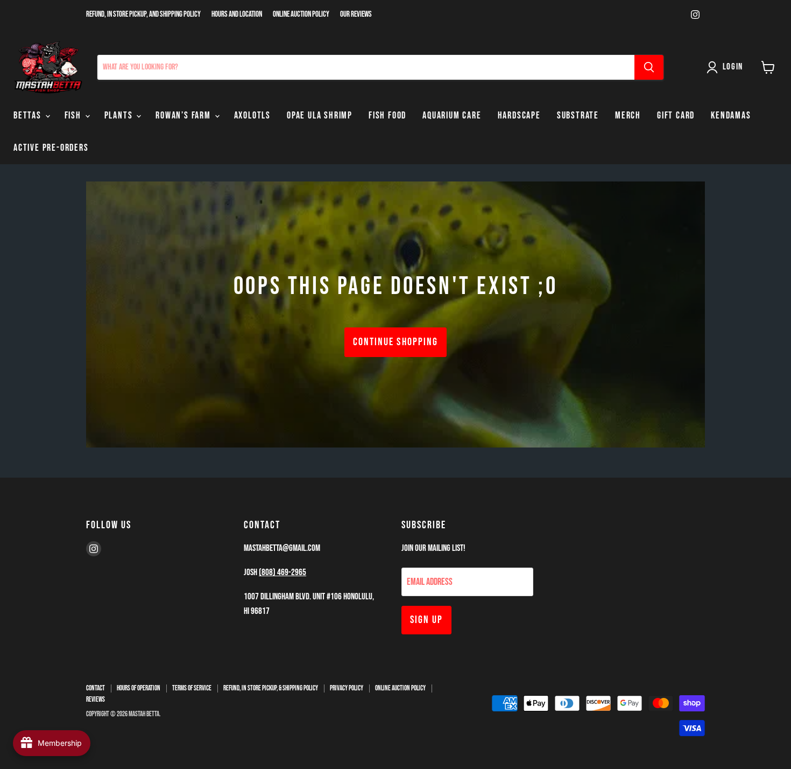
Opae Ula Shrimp (319, 115)
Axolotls (252, 115)
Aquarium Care (451, 115)
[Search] (648, 67)
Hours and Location (236, 14)
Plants (120, 115)
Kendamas (731, 115)
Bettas (28, 115)
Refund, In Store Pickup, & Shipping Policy (270, 688)
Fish (74, 115)
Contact (95, 688)
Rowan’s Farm (184, 115)
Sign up (426, 619)
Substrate (578, 115)
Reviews (95, 699)
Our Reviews (356, 14)
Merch (628, 115)
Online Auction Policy (301, 14)
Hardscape (519, 115)
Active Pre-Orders (51, 147)
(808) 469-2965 (282, 572)
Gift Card (676, 115)
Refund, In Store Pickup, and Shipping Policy (143, 14)
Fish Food (387, 115)
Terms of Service (191, 688)
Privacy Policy (346, 688)
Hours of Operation (138, 688)
